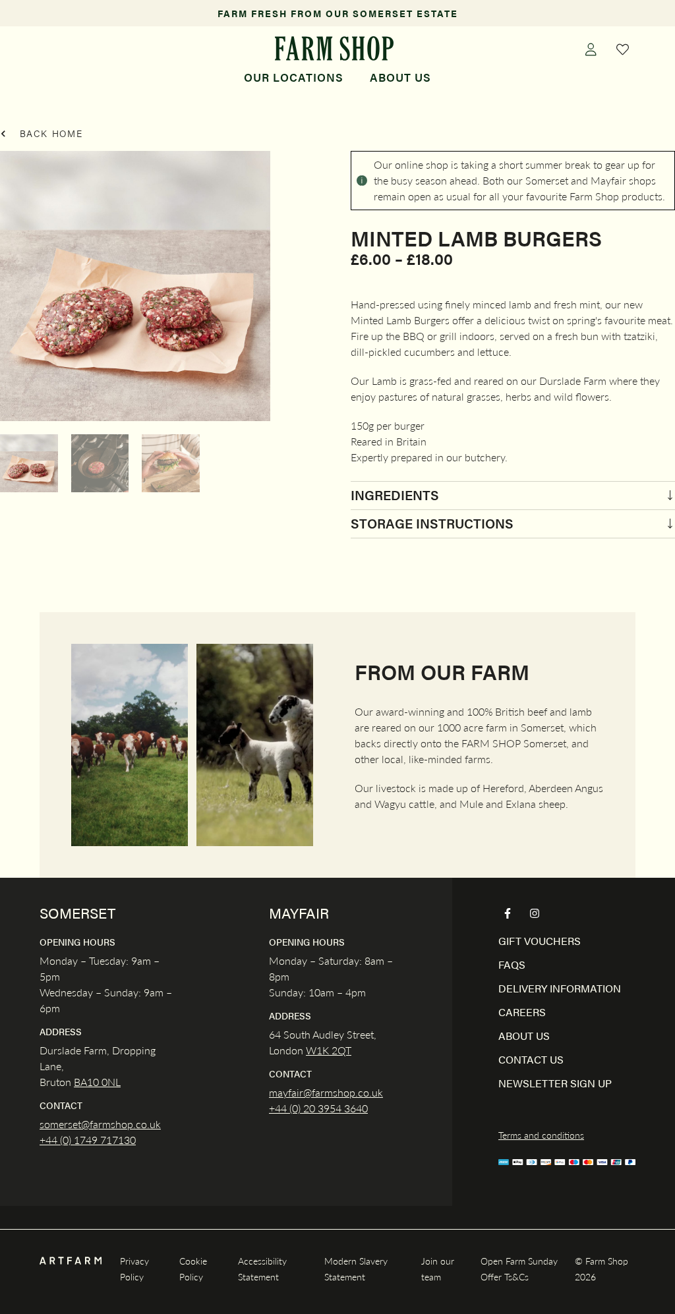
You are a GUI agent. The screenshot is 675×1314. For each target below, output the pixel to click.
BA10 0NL (97, 1081)
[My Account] (590, 48)
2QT (340, 1050)
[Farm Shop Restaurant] (334, 48)
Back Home (49, 133)
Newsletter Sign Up (555, 1083)
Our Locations (293, 77)
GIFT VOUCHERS (539, 940)
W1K (317, 1050)
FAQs (511, 964)
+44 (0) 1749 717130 (88, 1139)
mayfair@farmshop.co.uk (326, 1092)
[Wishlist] (623, 48)
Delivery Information (559, 988)
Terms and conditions (541, 1134)
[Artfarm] (71, 1261)
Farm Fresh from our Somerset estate (338, 13)
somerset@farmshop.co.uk (100, 1123)
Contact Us (531, 1059)
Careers (522, 1011)
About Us (400, 77)
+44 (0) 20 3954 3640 (318, 1108)
